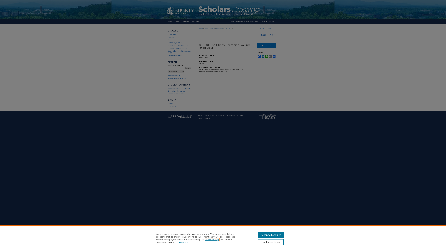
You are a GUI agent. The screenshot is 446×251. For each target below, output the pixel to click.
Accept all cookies (271, 235)
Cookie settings (212, 240)
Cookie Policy (182, 242)
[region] (223, 238)
